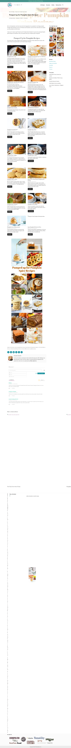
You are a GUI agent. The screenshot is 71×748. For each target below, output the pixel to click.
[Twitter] (16, 5)
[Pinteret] (16, 352)
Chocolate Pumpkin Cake (33, 82)
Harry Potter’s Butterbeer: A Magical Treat (7, 652)
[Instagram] (19, 5)
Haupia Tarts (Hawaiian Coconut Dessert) (7, 689)
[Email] (14, 352)
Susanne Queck (12, 18)
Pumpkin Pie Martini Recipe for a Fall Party (37, 56)
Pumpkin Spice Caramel (12, 204)
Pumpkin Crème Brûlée (32, 204)
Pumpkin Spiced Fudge (12, 107)
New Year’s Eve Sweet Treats (13, 486)
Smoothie (51, 65)
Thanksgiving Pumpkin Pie (33, 107)
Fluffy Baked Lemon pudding (54, 83)
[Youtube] (18, 5)
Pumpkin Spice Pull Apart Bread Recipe (15, 82)
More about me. (33, 360)
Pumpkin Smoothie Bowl (12, 129)
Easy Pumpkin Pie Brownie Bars (34, 227)
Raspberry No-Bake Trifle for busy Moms (7, 562)
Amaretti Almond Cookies (54, 81)
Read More (30, 66)
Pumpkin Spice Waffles (12, 155)
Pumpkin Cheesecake (11, 56)
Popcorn (50, 67)
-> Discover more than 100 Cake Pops (35, 1)
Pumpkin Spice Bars (32, 129)
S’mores (50, 69)
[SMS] (11, 352)
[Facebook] (14, 5)
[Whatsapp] (8, 352)
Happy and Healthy (53, 63)
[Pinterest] (21, 5)
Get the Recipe (31, 114)
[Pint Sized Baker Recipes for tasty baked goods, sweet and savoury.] (9, 5)
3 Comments (26, 18)
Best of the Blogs (11, 11)
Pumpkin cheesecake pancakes (13, 227)
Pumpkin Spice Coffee (32, 155)
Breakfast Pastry (52, 61)
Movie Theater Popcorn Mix (7, 720)
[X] (19, 352)
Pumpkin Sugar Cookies (12, 179)
